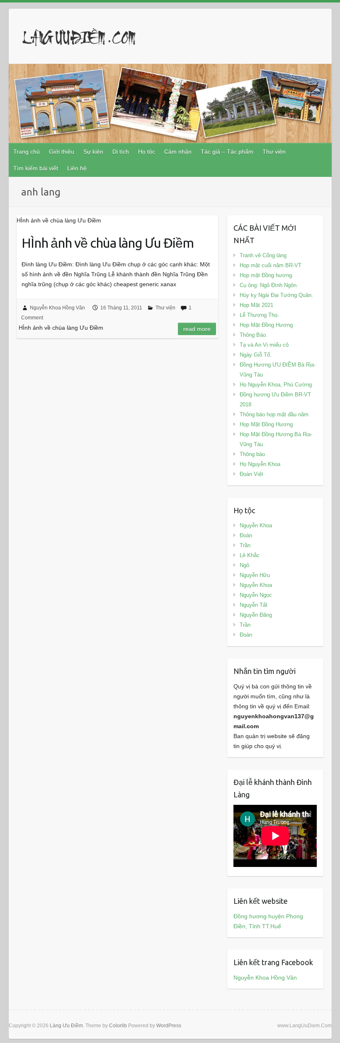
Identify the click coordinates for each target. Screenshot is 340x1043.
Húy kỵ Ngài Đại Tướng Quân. (276, 295)
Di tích (120, 151)
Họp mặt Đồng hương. (267, 275)
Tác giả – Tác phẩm (227, 151)
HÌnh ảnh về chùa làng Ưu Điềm (108, 242)
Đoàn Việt (251, 474)
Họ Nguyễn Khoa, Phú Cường (276, 384)
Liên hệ (77, 168)
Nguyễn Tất (253, 605)
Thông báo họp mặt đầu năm (274, 414)
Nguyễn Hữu (255, 575)
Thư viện (274, 151)
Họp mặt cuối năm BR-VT (270, 265)
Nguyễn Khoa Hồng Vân (57, 308)
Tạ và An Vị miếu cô (264, 345)
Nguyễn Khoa (256, 525)
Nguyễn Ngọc (256, 595)
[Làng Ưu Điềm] (79, 38)
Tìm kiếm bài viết (35, 168)
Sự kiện (93, 151)
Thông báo (252, 454)
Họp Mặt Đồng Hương (266, 325)
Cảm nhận (178, 151)
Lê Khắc (250, 555)
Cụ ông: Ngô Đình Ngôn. (269, 285)
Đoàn (246, 535)
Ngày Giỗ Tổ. (256, 355)
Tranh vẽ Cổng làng (263, 255)
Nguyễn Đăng (256, 615)
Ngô (244, 565)
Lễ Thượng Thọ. (259, 315)
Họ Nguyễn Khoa (260, 464)
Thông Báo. (253, 335)
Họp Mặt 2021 (256, 305)
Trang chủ (26, 151)
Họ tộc (146, 151)
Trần (245, 545)
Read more (197, 329)
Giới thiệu (61, 151)
